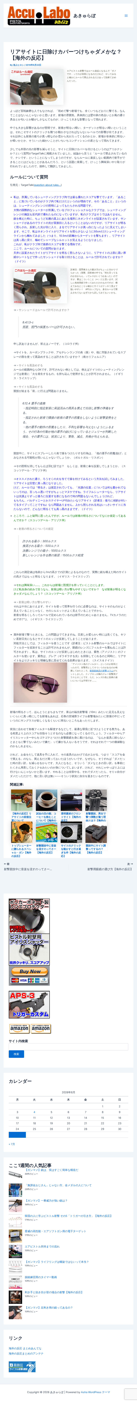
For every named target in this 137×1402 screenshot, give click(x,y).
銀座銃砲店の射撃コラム (101, 670)
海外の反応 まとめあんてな (25, 1348)
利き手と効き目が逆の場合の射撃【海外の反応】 (54, 1292)
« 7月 (12, 1144)
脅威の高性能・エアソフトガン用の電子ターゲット (55, 1231)
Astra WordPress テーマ (95, 1392)
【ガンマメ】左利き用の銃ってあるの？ (49, 1307)
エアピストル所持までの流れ (42, 1246)
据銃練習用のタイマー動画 (41, 1277)
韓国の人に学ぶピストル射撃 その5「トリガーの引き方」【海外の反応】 (69, 1216)
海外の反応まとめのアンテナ (26, 1353)
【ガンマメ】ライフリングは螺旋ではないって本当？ (57, 1261)
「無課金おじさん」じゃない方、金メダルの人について (58, 1185)
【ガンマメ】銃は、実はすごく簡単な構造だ (51, 1170)
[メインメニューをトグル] (126, 15)
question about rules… (47, 185)
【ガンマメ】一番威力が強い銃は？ (46, 1200)
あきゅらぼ (84, 15)
